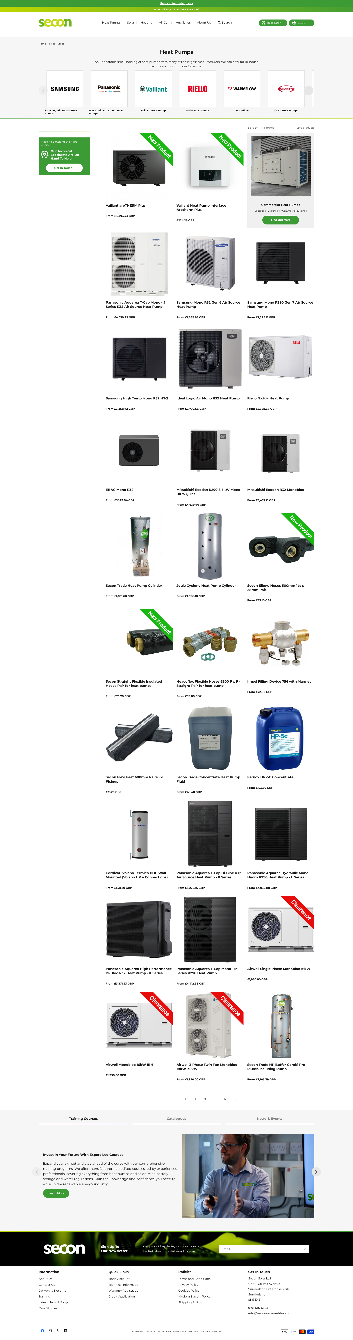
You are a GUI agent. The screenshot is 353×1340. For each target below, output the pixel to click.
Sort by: (253, 127)
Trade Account (119, 1279)
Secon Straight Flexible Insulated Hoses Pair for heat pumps (134, 683)
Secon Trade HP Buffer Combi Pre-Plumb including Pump (276, 1067)
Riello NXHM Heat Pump (268, 398)
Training (44, 1296)
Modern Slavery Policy (194, 1296)
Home (42, 44)
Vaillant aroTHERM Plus (126, 205)
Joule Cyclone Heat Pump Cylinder (206, 586)
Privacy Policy (188, 1284)
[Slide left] (43, 90)
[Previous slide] (36, 1171)
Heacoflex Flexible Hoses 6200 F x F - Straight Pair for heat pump (208, 683)
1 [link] (185, 1099)
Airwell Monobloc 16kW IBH (129, 1065)
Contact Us (47, 1284)
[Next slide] (316, 1171)
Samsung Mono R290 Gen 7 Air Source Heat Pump (280, 304)
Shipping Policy (189, 1302)
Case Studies (48, 1308)
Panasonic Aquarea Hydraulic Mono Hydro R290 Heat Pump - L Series (278, 875)
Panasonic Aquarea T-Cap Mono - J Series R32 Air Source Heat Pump (135, 304)
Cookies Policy (188, 1290)
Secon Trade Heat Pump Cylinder (134, 586)
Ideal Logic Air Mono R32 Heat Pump (208, 398)
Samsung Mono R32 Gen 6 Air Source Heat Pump (208, 304)
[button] (111, 23)
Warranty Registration (124, 1290)
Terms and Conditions (194, 1279)
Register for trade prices (176, 3)
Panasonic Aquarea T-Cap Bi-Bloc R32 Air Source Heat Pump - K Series (208, 875)
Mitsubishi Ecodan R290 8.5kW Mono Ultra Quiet (208, 492)
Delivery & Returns (52, 1290)
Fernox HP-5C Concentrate (270, 777)
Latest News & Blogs (54, 1302)
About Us (45, 1279)
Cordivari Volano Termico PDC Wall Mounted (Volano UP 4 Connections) (137, 875)
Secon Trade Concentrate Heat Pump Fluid (208, 779)
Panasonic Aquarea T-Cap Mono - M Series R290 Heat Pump (206, 971)
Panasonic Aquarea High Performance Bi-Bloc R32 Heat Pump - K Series (139, 971)
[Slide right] (308, 90)
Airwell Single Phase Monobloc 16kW (278, 969)
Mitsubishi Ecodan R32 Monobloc (275, 490)
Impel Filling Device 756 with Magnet (279, 681)
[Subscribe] (305, 1249)
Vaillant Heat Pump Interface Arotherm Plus (201, 207)
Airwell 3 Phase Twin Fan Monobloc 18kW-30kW (206, 1067)
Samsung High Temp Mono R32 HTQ (137, 398)
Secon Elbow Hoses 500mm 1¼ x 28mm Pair (275, 588)
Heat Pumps (57, 44)
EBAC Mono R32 (119, 490)
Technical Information (124, 1284)
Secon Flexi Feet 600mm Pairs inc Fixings (135, 779)
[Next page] (235, 1099)
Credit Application (121, 1296)
